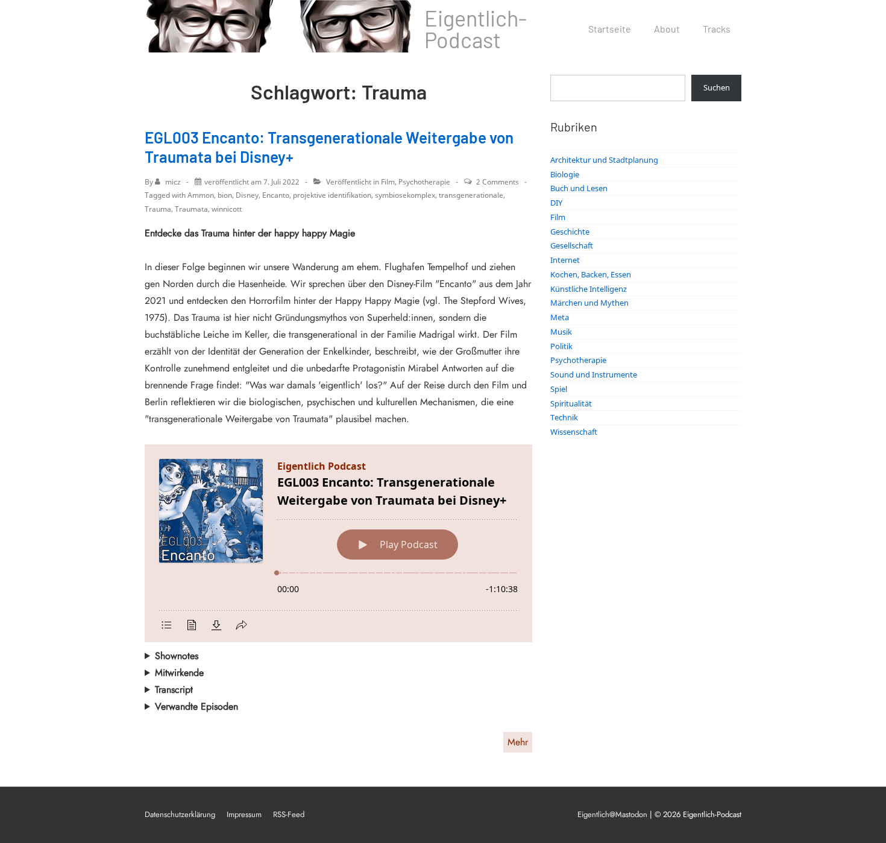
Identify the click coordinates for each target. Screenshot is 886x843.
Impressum (244, 814)
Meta (559, 317)
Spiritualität (571, 403)
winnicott (227, 209)
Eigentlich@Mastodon (612, 814)
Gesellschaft (571, 245)
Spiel (558, 389)
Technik (564, 417)
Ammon (200, 195)
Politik (561, 346)
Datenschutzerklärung (180, 814)
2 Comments (497, 182)
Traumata (191, 209)
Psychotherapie (424, 182)
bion (225, 195)
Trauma (158, 209)
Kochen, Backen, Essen (590, 274)
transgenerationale (471, 195)
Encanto (275, 195)
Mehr (517, 742)
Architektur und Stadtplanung (604, 159)
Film (388, 182)
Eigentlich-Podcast (475, 28)
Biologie (564, 174)
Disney (247, 195)
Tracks (716, 28)
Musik (561, 331)
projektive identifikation (332, 195)
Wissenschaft (573, 431)
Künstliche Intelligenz (588, 288)
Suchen (716, 87)
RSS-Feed (288, 814)
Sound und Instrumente (593, 374)
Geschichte (569, 231)
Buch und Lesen (579, 188)
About (667, 28)
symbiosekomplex (405, 195)
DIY (556, 202)
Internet (565, 259)
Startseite (609, 28)
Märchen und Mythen (589, 302)
